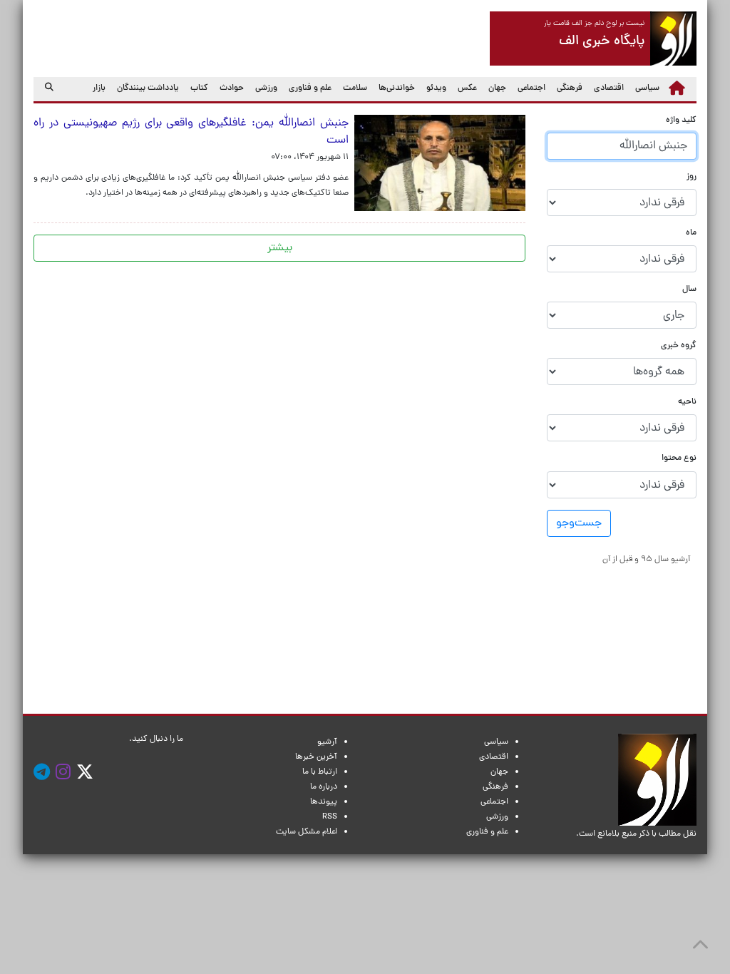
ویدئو (436, 88)
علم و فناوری (310, 88)
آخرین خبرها (316, 757)
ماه (691, 233)
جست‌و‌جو (579, 523)
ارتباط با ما (319, 772)
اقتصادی (609, 88)
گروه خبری (678, 346)
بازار (99, 88)
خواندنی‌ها (397, 88)
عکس (467, 88)
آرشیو (327, 742)
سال (689, 290)
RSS (329, 817)
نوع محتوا (679, 459)
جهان (497, 88)
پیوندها (323, 802)
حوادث (232, 88)
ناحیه (687, 402)
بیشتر (279, 248)
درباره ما (323, 787)
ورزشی (266, 88)
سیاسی (647, 88)
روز (691, 177)
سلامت (355, 88)
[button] (646, 559)
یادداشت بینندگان (148, 88)
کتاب (199, 88)
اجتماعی (531, 88)
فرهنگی (569, 88)
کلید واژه (681, 121)
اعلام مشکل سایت (306, 832)
